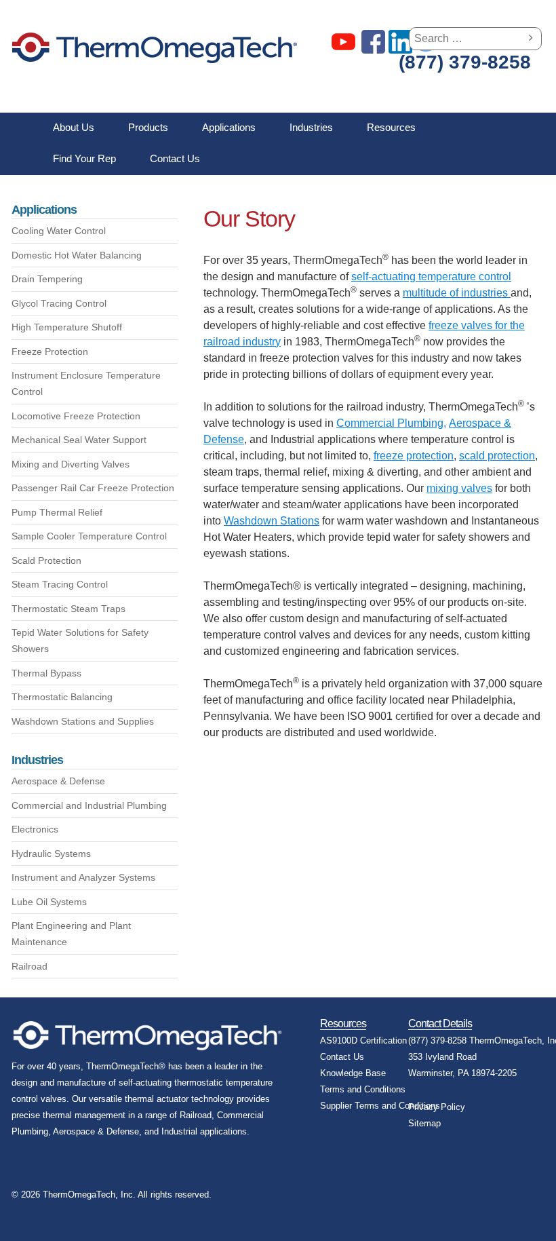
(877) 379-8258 (465, 62)
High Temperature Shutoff (67, 327)
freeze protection (414, 455)
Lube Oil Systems (49, 901)
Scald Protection (46, 560)
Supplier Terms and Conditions (380, 1106)
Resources (391, 127)
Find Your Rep (84, 158)
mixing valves (459, 488)
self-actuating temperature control (431, 276)
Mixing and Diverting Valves (71, 464)
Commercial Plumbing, (391, 423)
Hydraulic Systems (51, 853)
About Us (73, 127)
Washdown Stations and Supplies (83, 721)
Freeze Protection (50, 351)
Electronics (35, 829)
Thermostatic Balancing (62, 696)
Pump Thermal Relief (57, 512)
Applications (229, 127)
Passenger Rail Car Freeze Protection (93, 487)
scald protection (497, 455)
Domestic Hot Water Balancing (77, 255)
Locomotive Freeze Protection (76, 416)
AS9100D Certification (363, 1040)
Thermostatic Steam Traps (68, 608)
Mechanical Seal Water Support (79, 439)
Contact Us (175, 158)
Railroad (29, 966)
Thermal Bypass (46, 673)
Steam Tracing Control (60, 584)
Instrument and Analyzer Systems (83, 877)
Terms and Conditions (362, 1089)
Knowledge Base (353, 1073)
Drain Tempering (47, 278)
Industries (311, 127)
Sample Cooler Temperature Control (89, 536)
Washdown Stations (271, 521)
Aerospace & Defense (58, 781)
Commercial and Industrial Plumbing (89, 805)
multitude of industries (457, 293)
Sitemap (424, 1123)
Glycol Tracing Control (59, 303)
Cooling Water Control (59, 230)
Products (148, 127)
